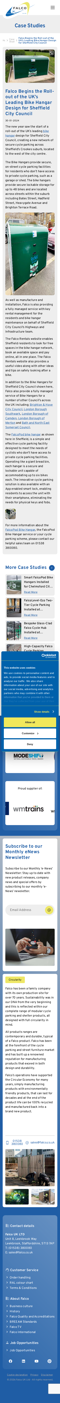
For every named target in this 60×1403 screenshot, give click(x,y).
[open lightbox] (30, 66)
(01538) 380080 (20, 1248)
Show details (41, 711)
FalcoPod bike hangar (26, 435)
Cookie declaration (17, 1375)
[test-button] (49, 910)
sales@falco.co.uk (21, 1253)
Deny (30, 744)
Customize (28, 733)
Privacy (34, 1375)
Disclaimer (47, 1375)
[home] (20, 8)
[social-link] (10, 1361)
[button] (54, 8)
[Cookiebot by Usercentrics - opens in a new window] (42, 656)
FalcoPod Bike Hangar (20, 530)
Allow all (30, 722)
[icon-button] (52, 568)
